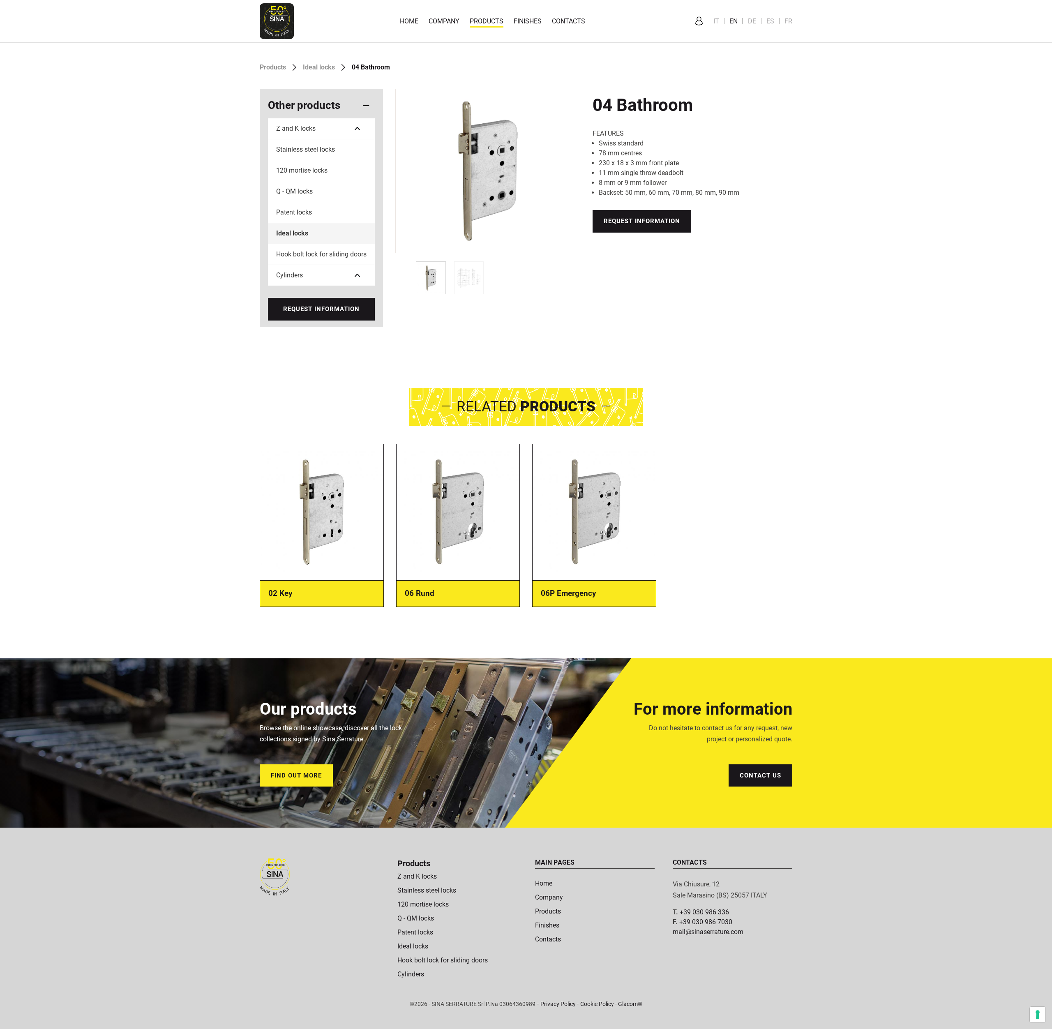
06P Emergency (568, 593)
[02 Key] (321, 511)
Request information (321, 309)
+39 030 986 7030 (705, 922)
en (733, 21)
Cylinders (289, 275)
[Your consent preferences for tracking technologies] (1037, 1014)
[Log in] (699, 21)
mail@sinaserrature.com (708, 932)
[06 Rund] (458, 511)
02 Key (280, 593)
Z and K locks (296, 128)
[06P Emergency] (594, 511)
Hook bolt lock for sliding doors (321, 254)
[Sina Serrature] (277, 21)
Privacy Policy (558, 1004)
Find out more (296, 775)
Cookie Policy (597, 1004)
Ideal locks (319, 67)
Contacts (568, 21)
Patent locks (294, 212)
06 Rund (419, 593)
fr (788, 21)
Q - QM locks (294, 191)
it (716, 21)
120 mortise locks (302, 170)
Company (444, 21)
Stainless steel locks (305, 149)
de (752, 21)
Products (486, 21)
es (770, 21)
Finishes (528, 21)
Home (409, 21)
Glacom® (630, 1004)
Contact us (760, 775)
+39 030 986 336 (704, 912)
